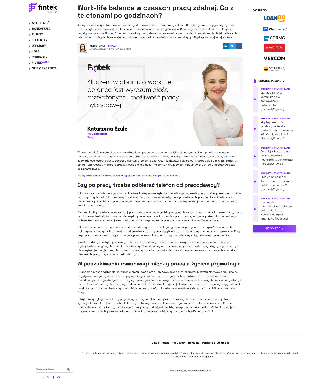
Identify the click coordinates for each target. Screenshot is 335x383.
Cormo (209, 370)
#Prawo (112, 45)
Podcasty (39, 57)
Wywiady (39, 46)
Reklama (193, 342)
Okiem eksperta (44, 68)
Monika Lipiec (97, 45)
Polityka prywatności (216, 342)
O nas (155, 342)
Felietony (39, 40)
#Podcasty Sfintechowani (275, 89)
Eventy (37, 34)
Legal (36, 51)
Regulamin (179, 342)
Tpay (80, 292)
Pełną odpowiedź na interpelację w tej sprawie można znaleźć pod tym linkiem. (128, 175)
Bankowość (41, 29)
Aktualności (42, 23)
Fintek (40, 63)
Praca (165, 342)
